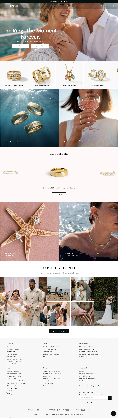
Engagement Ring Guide (13, 373)
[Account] (105, 6)
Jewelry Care (10, 391)
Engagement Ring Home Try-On (52, 373)
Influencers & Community (13, 361)
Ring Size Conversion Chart (14, 388)
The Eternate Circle (48, 386)
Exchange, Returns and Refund (51, 354)
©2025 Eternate (38, 414)
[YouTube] (91, 402)
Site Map (82, 414)
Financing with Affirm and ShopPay (53, 378)
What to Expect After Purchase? (52, 347)
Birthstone (75, 6)
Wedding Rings (41, 6)
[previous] (4, 172)
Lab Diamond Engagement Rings (88, 354)
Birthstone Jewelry (84, 356)
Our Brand (9, 347)
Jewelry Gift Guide (11, 378)
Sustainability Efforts (12, 364)
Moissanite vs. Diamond (13, 386)
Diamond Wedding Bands (86, 349)
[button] (113, 413)
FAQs (44, 356)
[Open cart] (113, 6)
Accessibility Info (75, 414)
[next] (114, 172)
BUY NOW (59, 194)
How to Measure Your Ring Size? (15, 381)
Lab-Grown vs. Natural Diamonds (16, 383)
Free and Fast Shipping (49, 349)
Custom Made (47, 376)
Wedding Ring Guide (12, 371)
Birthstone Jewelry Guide (13, 376)
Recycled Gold (10, 351)
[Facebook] (80, 402)
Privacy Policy (59, 414)
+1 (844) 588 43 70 (89, 378)
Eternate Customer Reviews (14, 359)
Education (9, 368)
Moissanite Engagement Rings (88, 351)
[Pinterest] (87, 402)
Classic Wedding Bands (86, 347)
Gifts (82, 6)
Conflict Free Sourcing (12, 349)
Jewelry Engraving (48, 383)
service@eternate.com (89, 381)
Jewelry (66, 6)
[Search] (101, 6)
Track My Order (47, 351)
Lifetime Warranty (48, 381)
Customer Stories (11, 356)
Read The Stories (59, 331)
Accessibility (67, 414)
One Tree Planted (11, 354)
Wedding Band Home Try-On (51, 371)
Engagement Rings (55, 6)
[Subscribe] (110, 398)
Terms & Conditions (50, 414)
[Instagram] (83, 402)
